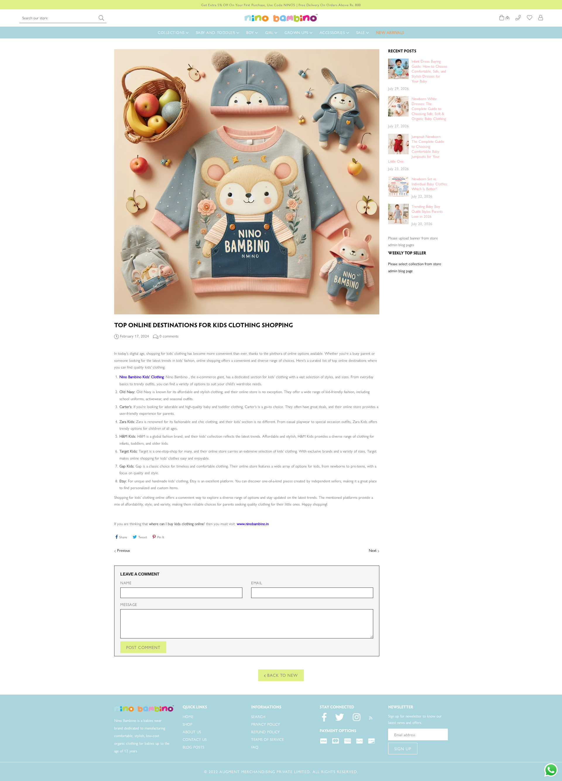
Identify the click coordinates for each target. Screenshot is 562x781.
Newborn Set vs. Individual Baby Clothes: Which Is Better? (430, 183)
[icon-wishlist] (529, 17)
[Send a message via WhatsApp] (551, 770)
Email (256, 582)
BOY (250, 32)
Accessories (333, 32)
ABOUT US (192, 731)
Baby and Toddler (216, 32)
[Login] (540, 17)
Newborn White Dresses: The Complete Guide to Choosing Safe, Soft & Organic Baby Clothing (429, 108)
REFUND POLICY (265, 731)
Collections (172, 32)
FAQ (254, 747)
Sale (361, 32)
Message (128, 604)
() (507, 17)
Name (125, 582)
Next (372, 550)
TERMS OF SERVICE (267, 739)
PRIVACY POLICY (265, 724)
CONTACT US (195, 739)
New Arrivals (390, 32)
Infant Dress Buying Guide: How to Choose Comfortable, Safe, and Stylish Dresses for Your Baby (429, 71)
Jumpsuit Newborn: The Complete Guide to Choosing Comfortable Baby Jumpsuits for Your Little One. (416, 149)
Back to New (282, 675)
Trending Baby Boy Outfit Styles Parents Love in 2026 (427, 211)
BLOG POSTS (193, 747)
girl (270, 32)
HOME (188, 716)
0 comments (169, 336)
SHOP (187, 724)
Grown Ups (297, 32)
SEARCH (258, 716)
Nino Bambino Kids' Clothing (141, 376)
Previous (123, 550)
